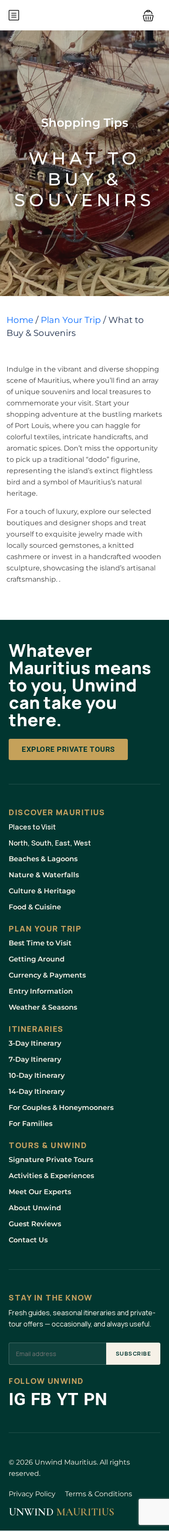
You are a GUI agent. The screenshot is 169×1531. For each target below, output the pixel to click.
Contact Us (28, 1240)
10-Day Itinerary (37, 1075)
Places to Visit (32, 827)
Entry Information (41, 991)
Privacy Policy (32, 1494)
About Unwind (35, 1208)
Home (19, 320)
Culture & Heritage (42, 891)
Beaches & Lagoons (43, 859)
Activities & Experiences (51, 1176)
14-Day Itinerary (37, 1091)
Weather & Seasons (43, 1007)
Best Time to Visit (40, 943)
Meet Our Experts (40, 1192)
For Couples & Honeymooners (61, 1107)
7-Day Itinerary (35, 1059)
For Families (30, 1123)
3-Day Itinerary (35, 1043)
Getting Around (37, 959)
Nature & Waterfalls (44, 875)
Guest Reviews (35, 1224)
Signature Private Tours (51, 1160)
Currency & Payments (47, 975)
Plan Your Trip (71, 320)
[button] (148, 15)
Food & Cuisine (35, 907)
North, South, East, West (50, 843)
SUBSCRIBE (133, 1353)
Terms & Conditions (98, 1494)
